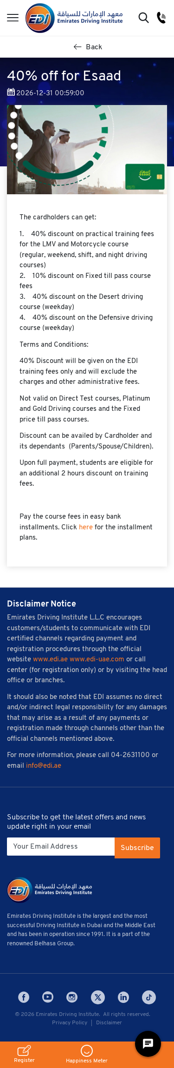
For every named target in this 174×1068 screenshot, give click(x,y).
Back (93, 47)
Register (24, 1060)
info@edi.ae (43, 766)
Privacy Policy (69, 1023)
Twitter (98, 997)
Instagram (71, 997)
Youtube (47, 997)
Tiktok (149, 997)
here (86, 527)
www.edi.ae (50, 659)
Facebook (23, 997)
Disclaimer (109, 1023)
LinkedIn (123, 997)
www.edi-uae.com (97, 659)
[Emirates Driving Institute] (74, 18)
